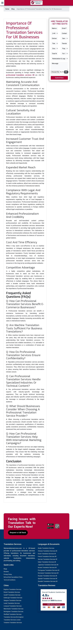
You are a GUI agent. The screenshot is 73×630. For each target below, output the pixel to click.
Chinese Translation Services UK (47, 551)
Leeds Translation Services (12, 603)
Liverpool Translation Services (13, 606)
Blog (12, 9)
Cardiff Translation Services (12, 595)
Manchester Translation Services (13, 609)
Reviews (6, 571)
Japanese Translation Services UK (48, 565)
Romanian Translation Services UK (48, 573)
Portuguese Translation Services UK (48, 570)
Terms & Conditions (9, 580)
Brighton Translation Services (12, 589)
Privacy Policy (8, 574)
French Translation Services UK (47, 556)
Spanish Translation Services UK (47, 578)
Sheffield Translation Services (12, 614)
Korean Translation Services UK (47, 567)
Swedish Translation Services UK (47, 581)
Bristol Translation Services (12, 592)
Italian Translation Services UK (47, 562)
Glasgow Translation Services (12, 600)
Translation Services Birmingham (14, 617)
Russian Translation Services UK (47, 576)
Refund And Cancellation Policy (13, 577)
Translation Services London (12, 620)
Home (7, 9)
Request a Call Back (18, 532)
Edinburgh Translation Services (13, 597)
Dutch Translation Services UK (47, 553)
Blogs (5, 569)
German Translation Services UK (47, 559)
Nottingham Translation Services (13, 611)
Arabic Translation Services (46, 548)
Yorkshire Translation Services (13, 622)
